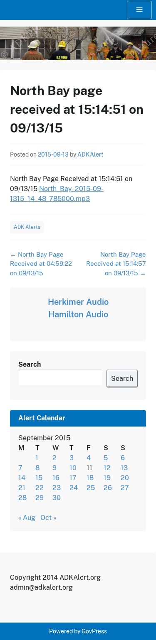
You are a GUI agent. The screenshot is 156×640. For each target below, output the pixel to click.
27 (125, 488)
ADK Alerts (27, 227)
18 (90, 478)
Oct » (48, 518)
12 (107, 468)
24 (73, 488)
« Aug (26, 518)
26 (108, 488)
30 (56, 498)
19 (107, 478)
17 (73, 478)
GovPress (94, 631)
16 (55, 478)
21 (21, 488)
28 (22, 498)
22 (39, 488)
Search (29, 364)
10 (73, 468)
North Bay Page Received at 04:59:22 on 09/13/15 (41, 264)
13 (124, 468)
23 (56, 488)
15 (38, 478)
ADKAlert (90, 154)
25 (91, 488)
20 (125, 478)
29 (39, 498)
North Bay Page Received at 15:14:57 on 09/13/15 (116, 264)
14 (21, 478)
